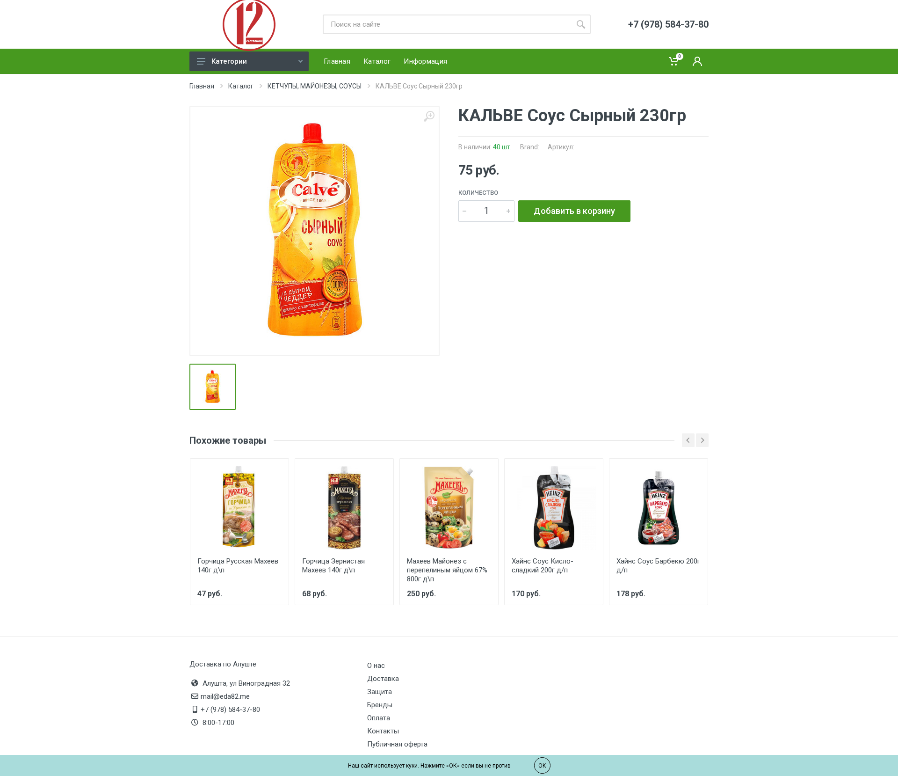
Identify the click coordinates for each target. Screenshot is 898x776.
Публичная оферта (397, 744)
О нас (376, 665)
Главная (201, 86)
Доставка (383, 678)
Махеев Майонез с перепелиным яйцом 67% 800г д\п (447, 570)
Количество (478, 192)
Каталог (240, 86)
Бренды (379, 705)
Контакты (383, 731)
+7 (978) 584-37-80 (230, 709)
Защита (379, 692)
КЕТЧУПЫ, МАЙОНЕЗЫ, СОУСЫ (315, 86)
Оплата (378, 718)
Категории (229, 61)
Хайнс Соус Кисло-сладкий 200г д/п (542, 565)
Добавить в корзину (574, 211)
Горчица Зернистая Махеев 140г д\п (333, 565)
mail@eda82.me (225, 696)
